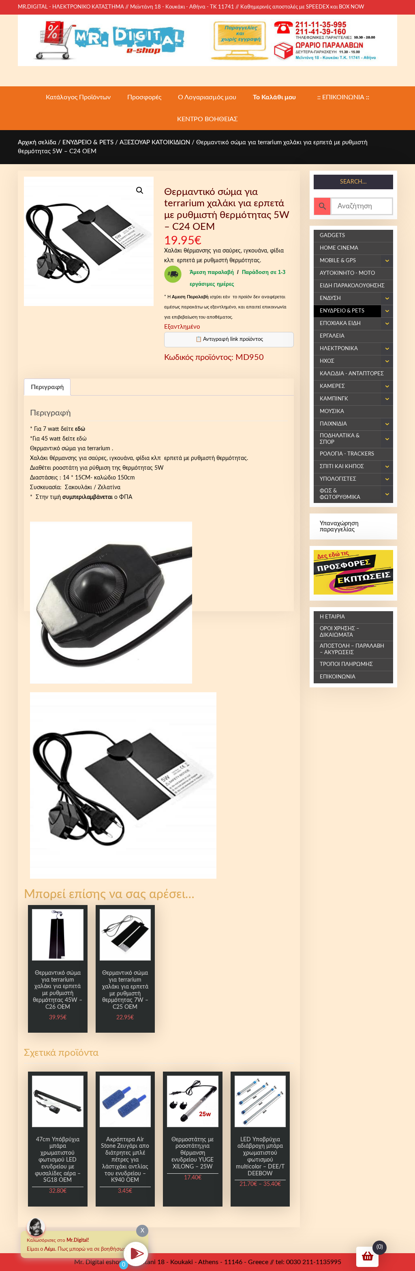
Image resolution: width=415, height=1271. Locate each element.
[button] (140, 190)
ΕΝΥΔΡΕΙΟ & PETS (87, 142)
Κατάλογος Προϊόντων (78, 97)
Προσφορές (144, 97)
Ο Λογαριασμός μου (207, 97)
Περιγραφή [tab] (47, 387)
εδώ (82, 439)
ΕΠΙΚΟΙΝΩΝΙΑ (343, 97)
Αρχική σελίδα (37, 142)
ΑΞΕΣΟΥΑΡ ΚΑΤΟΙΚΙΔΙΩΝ (155, 142)
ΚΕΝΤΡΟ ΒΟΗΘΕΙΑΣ (207, 119)
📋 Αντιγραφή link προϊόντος (229, 339)
